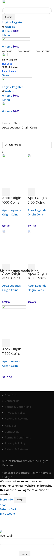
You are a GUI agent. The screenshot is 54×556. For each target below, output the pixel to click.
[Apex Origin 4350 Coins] (14, 246)
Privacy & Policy (15, 412)
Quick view (14, 192)
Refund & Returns (16, 418)
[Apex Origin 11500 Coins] (14, 322)
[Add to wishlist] (22, 192)
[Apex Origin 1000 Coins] (14, 171)
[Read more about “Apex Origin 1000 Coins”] (6, 192)
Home (6, 123)
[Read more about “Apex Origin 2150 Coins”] (31, 192)
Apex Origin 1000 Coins (11, 200)
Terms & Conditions (18, 407)
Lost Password (9, 554)
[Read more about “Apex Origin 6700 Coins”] (31, 267)
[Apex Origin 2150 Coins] (40, 171)
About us (10, 395)
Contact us (12, 401)
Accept (20, 499)
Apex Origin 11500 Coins (11, 351)
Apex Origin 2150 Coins (37, 200)
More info (7, 499)
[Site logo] (17, 3)
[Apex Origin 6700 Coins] (40, 246)
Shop (17, 123)
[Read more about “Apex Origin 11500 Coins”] (6, 343)
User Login (7, 535)
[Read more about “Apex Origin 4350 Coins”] (6, 267)
